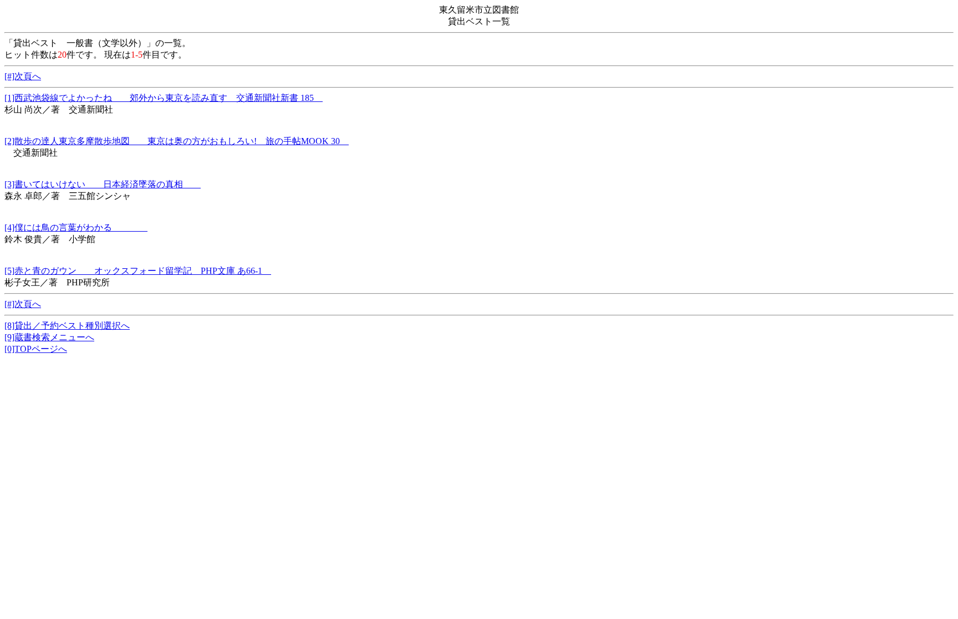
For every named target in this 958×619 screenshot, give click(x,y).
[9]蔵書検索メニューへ (49, 337)
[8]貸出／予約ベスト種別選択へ (67, 325)
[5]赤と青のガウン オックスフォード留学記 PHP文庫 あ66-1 (137, 270)
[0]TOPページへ (35, 349)
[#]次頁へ (22, 76)
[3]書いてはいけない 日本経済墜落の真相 (102, 184)
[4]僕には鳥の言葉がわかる (75, 227)
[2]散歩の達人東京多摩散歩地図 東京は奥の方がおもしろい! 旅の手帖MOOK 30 (176, 141)
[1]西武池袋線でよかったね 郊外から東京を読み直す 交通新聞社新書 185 (163, 98)
